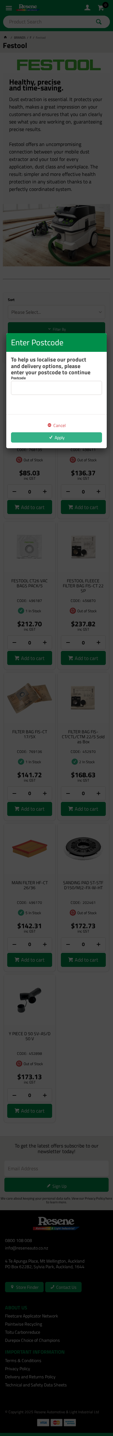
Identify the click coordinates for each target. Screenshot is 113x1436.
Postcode (18, 378)
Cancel (59, 425)
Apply (60, 437)
